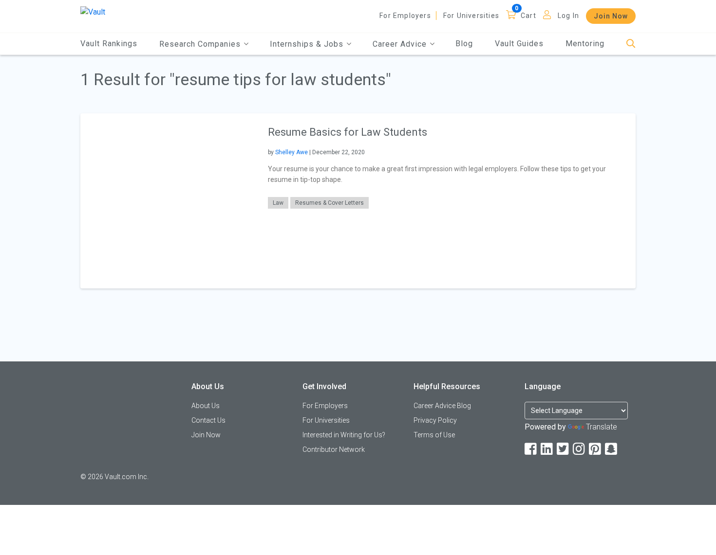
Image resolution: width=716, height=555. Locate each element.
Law (278, 202)
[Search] (631, 44)
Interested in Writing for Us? (343, 435)
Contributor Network (333, 449)
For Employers (405, 15)
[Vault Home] (92, 11)
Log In (568, 15)
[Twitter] (563, 449)
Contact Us (208, 420)
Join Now (611, 16)
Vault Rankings (108, 43)
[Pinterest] (596, 449)
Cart (528, 15)
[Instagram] (579, 449)
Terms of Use (434, 435)
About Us (205, 406)
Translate (601, 426)
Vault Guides (519, 43)
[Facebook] (531, 449)
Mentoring (584, 43)
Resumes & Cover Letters (329, 202)
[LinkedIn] (547, 449)
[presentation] (168, 200)
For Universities (471, 15)
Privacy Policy (435, 420)
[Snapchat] (612, 449)
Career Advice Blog (442, 406)
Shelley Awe (291, 152)
